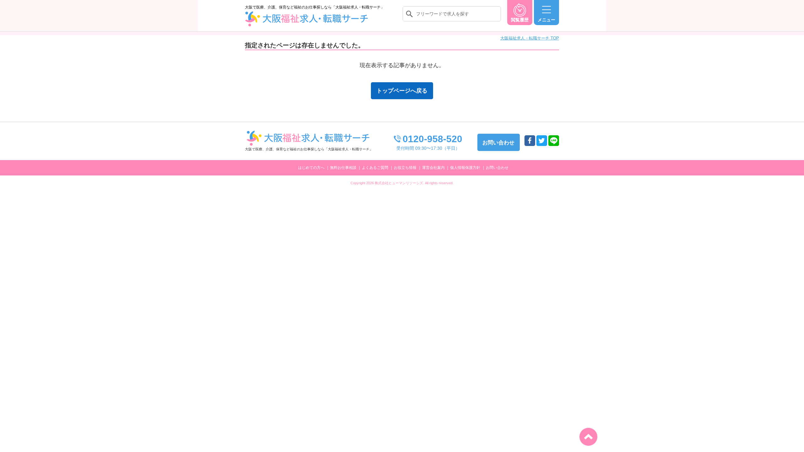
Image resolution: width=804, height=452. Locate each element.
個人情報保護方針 (465, 167)
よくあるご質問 (375, 167)
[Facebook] (529, 140)
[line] (553, 140)
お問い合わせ (497, 167)
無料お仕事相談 (343, 167)
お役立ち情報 (405, 167)
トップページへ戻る (402, 91)
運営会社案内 (433, 167)
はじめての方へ (311, 167)
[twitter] (541, 140)
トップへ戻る (588, 437)
